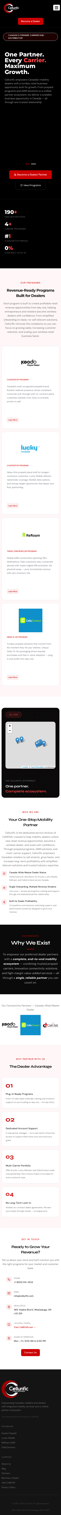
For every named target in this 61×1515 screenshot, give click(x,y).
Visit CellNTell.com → (25, 1327)
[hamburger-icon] (56, 7)
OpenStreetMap (37, 767)
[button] (13, 715)
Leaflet (25, 767)
